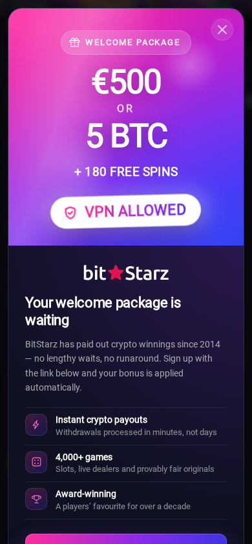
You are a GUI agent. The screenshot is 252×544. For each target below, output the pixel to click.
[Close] (222, 30)
